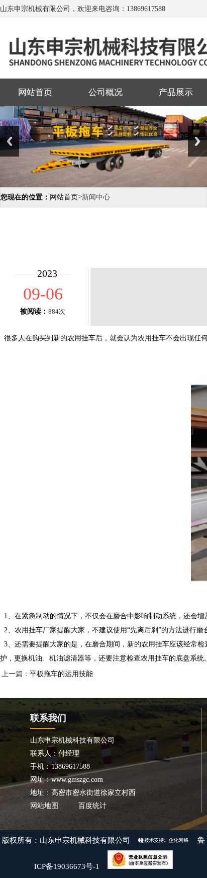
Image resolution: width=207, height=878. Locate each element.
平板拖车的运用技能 (61, 674)
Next (197, 141)
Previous (9, 141)
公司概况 (105, 92)
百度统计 (92, 806)
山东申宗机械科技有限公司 (85, 840)
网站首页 (35, 92)
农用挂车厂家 (36, 630)
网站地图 (44, 806)
